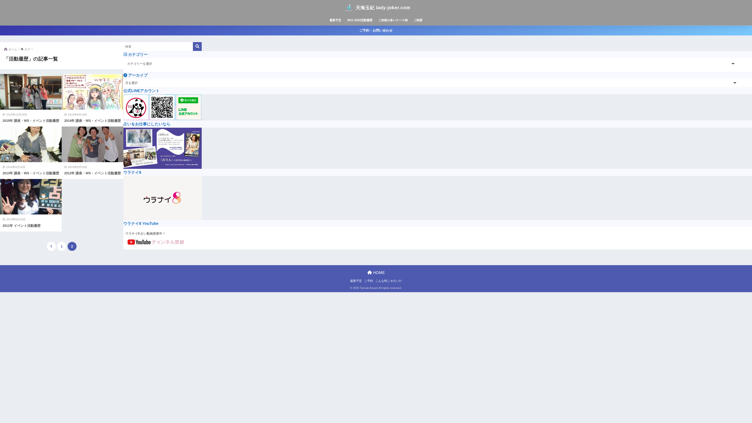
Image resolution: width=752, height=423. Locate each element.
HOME (378, 272)
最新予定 (335, 20)
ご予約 (368, 280)
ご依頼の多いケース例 (393, 20)
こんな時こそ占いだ (388, 280)
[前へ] (51, 246)
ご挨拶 (418, 20)
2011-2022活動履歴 (359, 20)
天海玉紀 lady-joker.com (383, 7)
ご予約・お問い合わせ (376, 30)
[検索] (197, 46)
